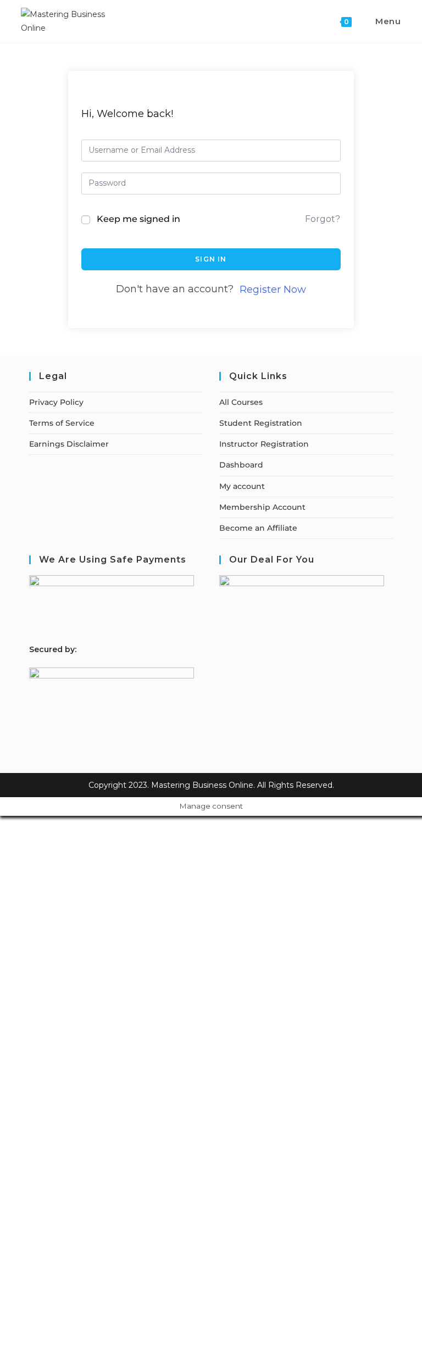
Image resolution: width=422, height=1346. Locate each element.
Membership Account (262, 507)
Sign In (210, 259)
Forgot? (322, 219)
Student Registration (260, 423)
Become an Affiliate (258, 528)
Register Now (273, 289)
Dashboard (241, 465)
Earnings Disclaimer (69, 444)
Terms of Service (62, 423)
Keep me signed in (138, 219)
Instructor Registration (264, 444)
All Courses (241, 402)
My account (242, 486)
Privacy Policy (56, 402)
